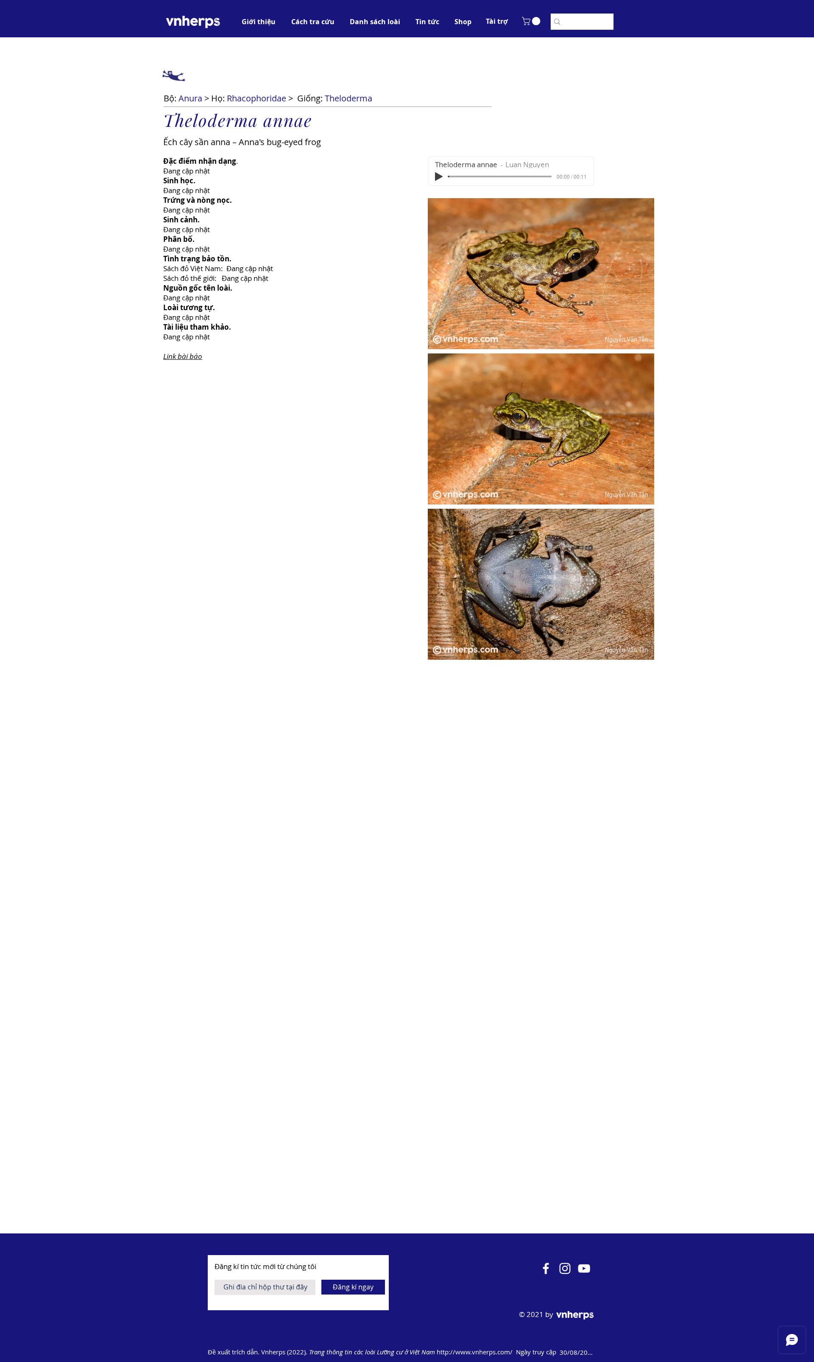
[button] (497, 21)
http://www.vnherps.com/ (475, 1352)
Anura (190, 98)
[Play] (439, 176)
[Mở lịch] (607, 1352)
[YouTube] (584, 1268)
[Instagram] (565, 1268)
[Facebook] (545, 1268)
